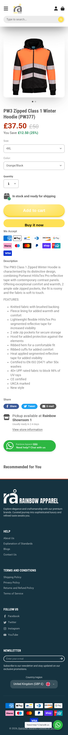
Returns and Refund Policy (18, 588)
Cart (63, 8)
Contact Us (10, 554)
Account (56, 8)
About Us (8, 538)
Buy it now (34, 225)
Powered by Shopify (48, 728)
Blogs (6, 549)
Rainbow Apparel (27, 728)
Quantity (8, 176)
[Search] (61, 19)
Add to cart (34, 210)
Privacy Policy (11, 582)
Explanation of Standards (18, 543)
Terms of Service (13, 593)
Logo (17, 8)
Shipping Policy (12, 577)
